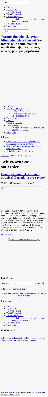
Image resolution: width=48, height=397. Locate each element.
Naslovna (5, 155)
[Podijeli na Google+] (10, 340)
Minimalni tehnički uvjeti (21, 183)
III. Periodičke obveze (21, 116)
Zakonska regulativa (14, 16)
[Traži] (2, 31)
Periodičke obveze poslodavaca (19, 151)
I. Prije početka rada (20, 111)
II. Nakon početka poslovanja (24, 113)
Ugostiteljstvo (12, 9)
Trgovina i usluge (13, 12)
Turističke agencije (14, 14)
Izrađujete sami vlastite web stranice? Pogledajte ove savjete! (23, 175)
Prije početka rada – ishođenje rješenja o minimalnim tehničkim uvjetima (23, 142)
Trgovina (10, 120)
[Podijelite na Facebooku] (12, 338)
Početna (9, 7)
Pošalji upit (11, 26)
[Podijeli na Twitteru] (34, 338)
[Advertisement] (24, 79)
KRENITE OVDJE (14, 109)
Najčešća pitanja (13, 24)
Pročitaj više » (7, 234)
